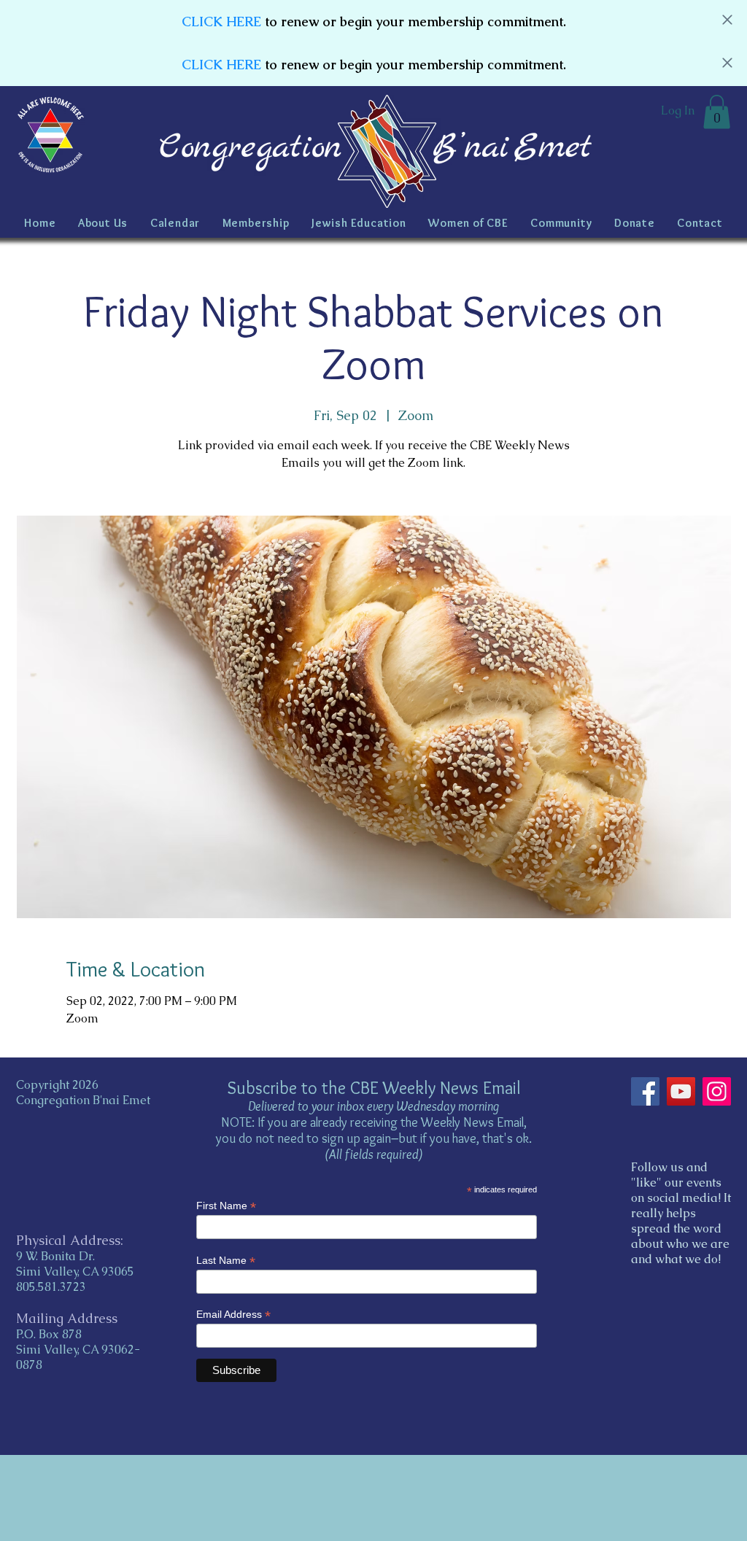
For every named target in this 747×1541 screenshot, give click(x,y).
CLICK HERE (221, 21)
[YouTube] (681, 1091)
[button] (717, 112)
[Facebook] (645, 1091)
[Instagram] (717, 1091)
